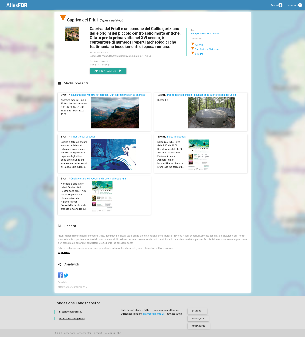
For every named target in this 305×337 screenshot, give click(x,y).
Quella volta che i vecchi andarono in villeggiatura (98, 178)
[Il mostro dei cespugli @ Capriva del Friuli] (113, 169)
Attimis (198, 44)
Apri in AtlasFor (105, 70)
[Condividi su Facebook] (60, 276)
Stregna (198, 53)
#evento (204, 33)
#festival (214, 33)
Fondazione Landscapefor (77, 332)
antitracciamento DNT (155, 313)
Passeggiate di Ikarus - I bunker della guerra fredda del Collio (201, 94)
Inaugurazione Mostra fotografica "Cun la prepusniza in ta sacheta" (108, 94)
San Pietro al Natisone (206, 49)
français (198, 318)
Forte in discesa (176, 136)
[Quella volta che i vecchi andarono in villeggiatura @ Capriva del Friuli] (102, 211)
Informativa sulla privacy (72, 318)
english (197, 311)
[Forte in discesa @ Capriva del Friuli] (199, 169)
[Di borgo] (63, 20)
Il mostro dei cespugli (83, 136)
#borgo (195, 33)
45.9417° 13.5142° (100, 64)
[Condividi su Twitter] (65, 276)
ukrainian (198, 325)
